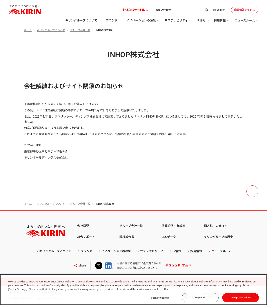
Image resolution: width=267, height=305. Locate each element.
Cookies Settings (160, 297)
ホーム (28, 30)
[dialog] (133, 289)
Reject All (200, 297)
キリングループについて (51, 30)
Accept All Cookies (241, 297)
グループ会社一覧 (80, 30)
